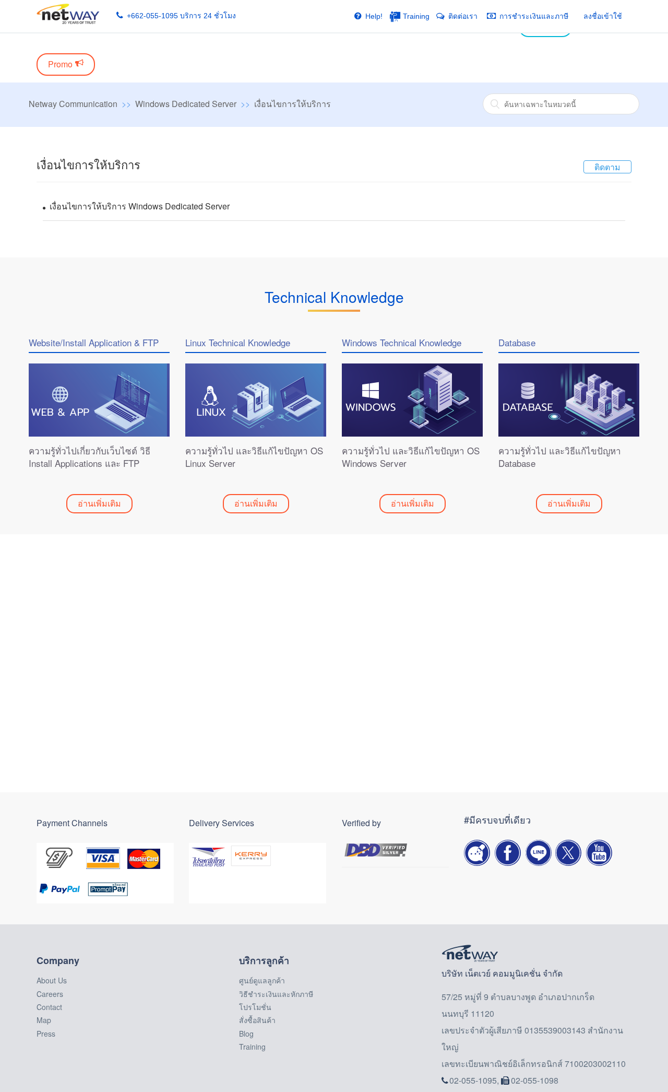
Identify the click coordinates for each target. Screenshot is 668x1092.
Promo (60, 64)
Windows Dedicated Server (185, 104)
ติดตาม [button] (607, 167)
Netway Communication (73, 104)
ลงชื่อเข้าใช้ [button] (602, 16)
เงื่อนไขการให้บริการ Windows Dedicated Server (140, 206)
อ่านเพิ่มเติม (99, 503)
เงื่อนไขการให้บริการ (292, 104)
